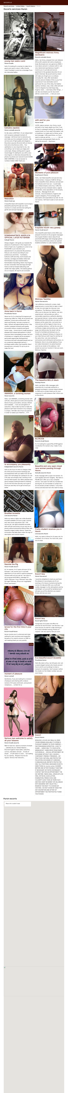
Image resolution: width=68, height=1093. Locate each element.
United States (20, 6)
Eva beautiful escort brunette (48, 658)
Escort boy (40, 574)
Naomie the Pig (11, 564)
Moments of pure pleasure (46, 173)
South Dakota (30, 6)
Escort (38, 735)
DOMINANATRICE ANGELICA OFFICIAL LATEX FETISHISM (17, 236)
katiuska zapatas (12, 128)
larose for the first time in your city (18, 628)
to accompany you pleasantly (18, 464)
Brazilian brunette (12, 513)
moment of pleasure (13, 674)
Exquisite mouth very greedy (47, 227)
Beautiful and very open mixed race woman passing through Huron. (48, 468)
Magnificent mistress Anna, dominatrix (47, 53)
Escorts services (9, 6)
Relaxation (9, 198)
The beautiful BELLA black (47, 380)
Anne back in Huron (13, 311)
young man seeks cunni (15, 61)
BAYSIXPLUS (8, 2)
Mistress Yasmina (42, 299)
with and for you (42, 120)
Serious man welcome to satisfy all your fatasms (19, 739)
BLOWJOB (39, 439)
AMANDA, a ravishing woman (17, 393)
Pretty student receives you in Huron (48, 530)
